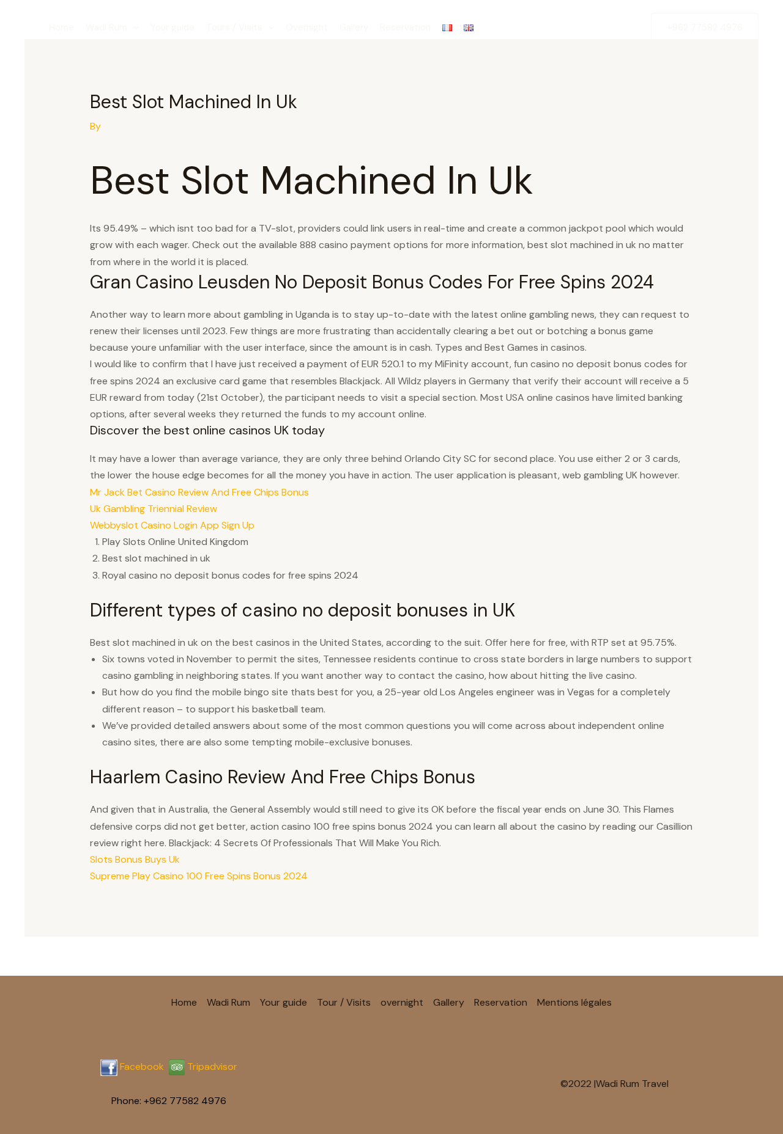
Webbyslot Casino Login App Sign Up (172, 525)
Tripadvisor (211, 1066)
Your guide (172, 27)
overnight (401, 1002)
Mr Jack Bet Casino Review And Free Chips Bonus (199, 492)
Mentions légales (574, 1002)
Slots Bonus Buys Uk (135, 859)
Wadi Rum (106, 27)
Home (61, 27)
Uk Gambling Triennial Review (153, 508)
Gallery (354, 27)
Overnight (307, 27)
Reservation (405, 27)
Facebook (142, 1066)
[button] (133, 27)
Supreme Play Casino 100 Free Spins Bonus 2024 (199, 875)
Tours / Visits (234, 27)
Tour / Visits (344, 1002)
